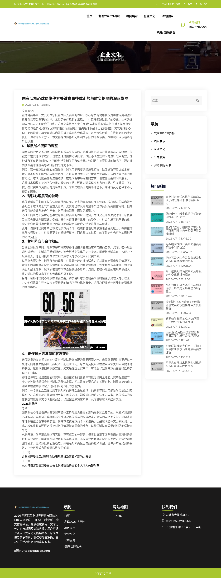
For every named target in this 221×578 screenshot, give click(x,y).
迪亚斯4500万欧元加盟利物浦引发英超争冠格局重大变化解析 (183, 305)
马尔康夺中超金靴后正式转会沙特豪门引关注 (183, 215)
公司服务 (167, 16)
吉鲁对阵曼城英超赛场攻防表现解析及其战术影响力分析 (56, 456)
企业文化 (149, 16)
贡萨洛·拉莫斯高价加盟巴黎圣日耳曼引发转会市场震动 (182, 334)
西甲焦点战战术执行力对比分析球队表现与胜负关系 (183, 364)
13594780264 (198, 26)
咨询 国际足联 (166, 33)
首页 (89, 16)
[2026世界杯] (36, 24)
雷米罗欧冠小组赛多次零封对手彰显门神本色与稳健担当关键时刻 (183, 231)
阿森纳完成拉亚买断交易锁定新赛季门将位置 (183, 246)
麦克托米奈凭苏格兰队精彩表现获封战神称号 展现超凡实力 (183, 200)
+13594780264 (54, 4)
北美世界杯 (119, 573)
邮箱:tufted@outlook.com (32, 550)
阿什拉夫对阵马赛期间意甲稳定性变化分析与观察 (183, 273)
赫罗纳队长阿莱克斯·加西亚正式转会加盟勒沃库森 (182, 320)
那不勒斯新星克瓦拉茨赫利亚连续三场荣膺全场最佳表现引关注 (183, 288)
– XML (117, 515)
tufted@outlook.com (83, 4)
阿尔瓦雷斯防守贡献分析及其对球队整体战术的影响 (183, 259)
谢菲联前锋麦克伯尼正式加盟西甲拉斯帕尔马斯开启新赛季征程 (183, 349)
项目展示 (132, 16)
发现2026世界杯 (109, 16)
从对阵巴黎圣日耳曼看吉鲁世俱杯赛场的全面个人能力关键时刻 (60, 465)
